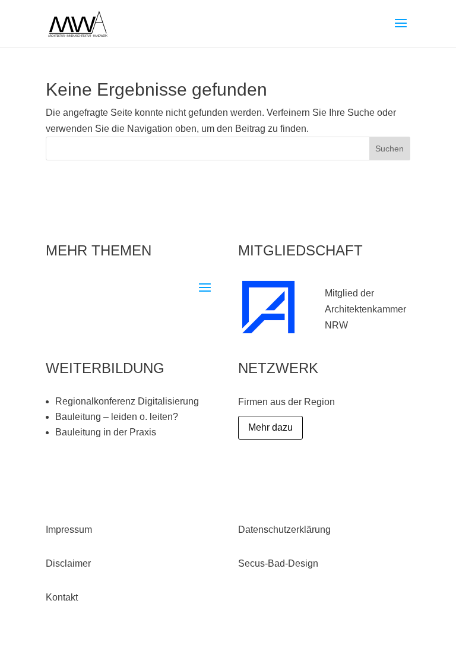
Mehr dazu (270, 427)
